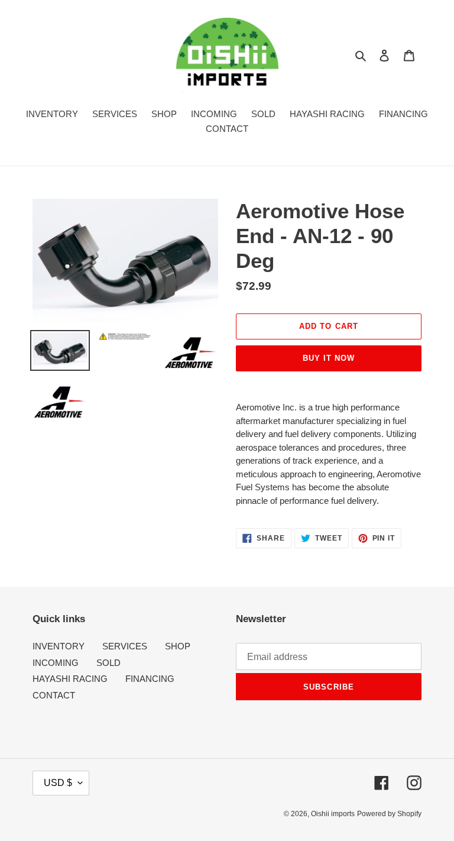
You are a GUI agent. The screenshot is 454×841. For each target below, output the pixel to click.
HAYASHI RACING (70, 679)
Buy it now (329, 358)
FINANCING (149, 679)
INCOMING (56, 663)
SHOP (177, 646)
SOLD (108, 663)
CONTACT (54, 695)
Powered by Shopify (389, 814)
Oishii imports (333, 814)
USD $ (58, 783)
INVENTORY (59, 646)
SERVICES (124, 646)
